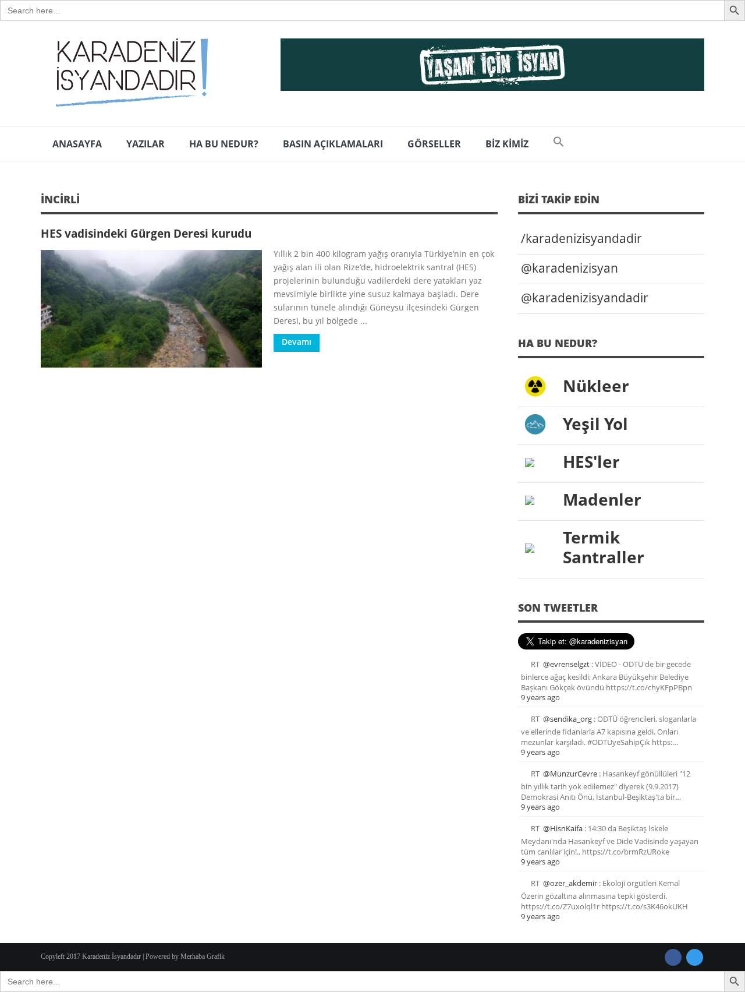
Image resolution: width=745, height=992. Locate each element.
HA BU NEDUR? (223, 143)
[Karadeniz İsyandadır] (128, 73)
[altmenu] (492, 64)
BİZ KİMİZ (506, 143)
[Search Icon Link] (558, 143)
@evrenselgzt (566, 664)
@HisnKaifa (563, 828)
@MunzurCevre (570, 773)
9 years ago (540, 697)
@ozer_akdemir (570, 883)
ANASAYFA (77, 143)
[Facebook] (673, 957)
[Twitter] (694, 957)
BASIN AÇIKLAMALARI (333, 143)
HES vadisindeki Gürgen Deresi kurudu (146, 233)
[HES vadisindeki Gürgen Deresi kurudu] (151, 309)
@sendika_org (567, 719)
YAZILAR (145, 143)
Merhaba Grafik (202, 956)
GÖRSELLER (434, 143)
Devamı (296, 341)
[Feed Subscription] (493, 203)
